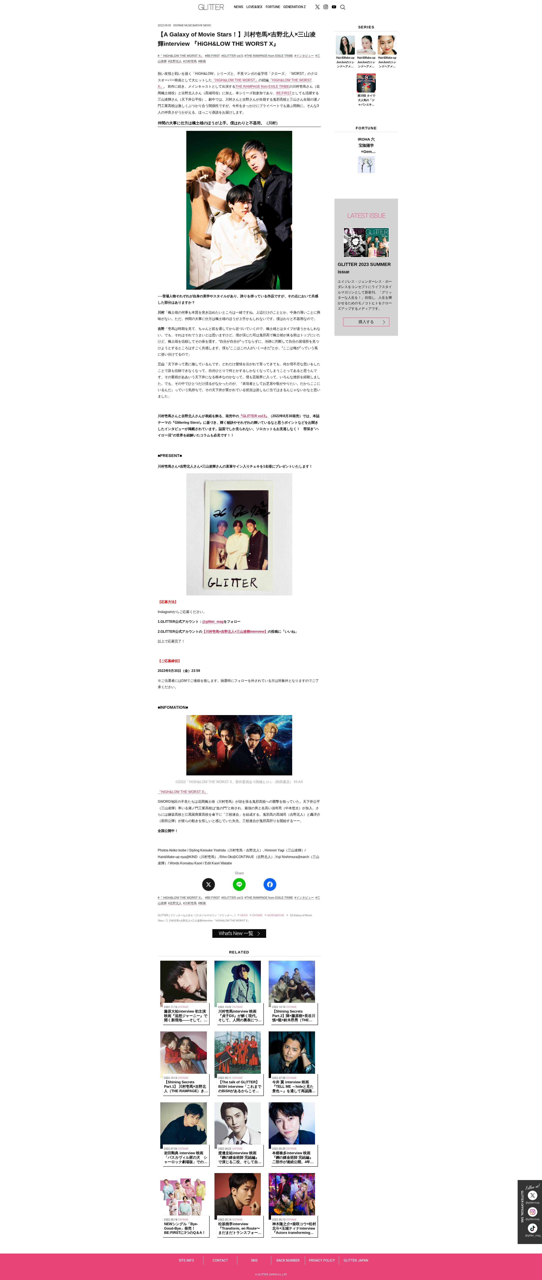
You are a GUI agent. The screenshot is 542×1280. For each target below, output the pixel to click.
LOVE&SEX (254, 7)
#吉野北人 (175, 61)
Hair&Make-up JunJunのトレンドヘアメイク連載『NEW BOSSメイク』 (345, 62)
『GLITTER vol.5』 (254, 416)
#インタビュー (304, 55)
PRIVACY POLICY (322, 1260)
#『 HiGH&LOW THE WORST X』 (180, 55)
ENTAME (178, 25)
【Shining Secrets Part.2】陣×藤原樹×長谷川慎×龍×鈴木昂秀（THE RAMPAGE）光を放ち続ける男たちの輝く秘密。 (293, 1016)
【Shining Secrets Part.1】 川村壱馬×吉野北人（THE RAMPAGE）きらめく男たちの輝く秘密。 (186, 1086)
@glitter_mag (213, 621)
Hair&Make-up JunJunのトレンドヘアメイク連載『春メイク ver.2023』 (366, 62)
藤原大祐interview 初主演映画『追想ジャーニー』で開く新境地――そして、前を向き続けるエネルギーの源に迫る (185, 1016)
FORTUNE (273, 7)
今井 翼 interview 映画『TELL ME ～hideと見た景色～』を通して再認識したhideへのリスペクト (293, 1086)
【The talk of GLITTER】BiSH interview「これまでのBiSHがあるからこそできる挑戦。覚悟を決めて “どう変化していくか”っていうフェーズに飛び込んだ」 (240, 1086)
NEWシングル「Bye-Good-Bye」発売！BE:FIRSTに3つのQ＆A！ (185, 1228)
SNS (254, 1260)
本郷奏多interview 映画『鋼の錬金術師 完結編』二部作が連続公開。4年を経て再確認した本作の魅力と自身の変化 (293, 1157)
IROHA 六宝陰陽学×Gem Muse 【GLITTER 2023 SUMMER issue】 (366, 146)
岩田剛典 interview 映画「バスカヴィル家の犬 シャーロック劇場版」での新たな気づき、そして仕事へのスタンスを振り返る (185, 1157)
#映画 (202, 61)
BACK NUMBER (288, 1260)
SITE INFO (186, 1260)
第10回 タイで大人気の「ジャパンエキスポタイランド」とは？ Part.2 (366, 100)
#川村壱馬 (190, 61)
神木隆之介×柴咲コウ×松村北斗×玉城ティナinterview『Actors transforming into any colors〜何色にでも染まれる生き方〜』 (294, 1228)
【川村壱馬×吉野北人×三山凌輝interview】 (235, 631)
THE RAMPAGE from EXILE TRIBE (262, 86)
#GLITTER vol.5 (232, 55)
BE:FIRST (284, 93)
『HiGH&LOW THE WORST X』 (182, 792)
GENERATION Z (294, 7)
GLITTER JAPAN (356, 1260)
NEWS (238, 7)
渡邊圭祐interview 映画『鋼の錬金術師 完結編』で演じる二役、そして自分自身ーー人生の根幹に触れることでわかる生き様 (239, 1157)
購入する (366, 322)
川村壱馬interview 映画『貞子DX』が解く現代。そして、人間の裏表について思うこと (239, 1016)
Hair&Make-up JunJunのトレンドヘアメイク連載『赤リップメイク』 (387, 62)
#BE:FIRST (212, 55)
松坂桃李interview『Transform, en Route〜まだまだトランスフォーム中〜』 (239, 1228)
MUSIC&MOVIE (193, 25)
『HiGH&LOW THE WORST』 (235, 80)
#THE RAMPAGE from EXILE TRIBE (269, 55)
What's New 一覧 (236, 933)
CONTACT (220, 1260)
